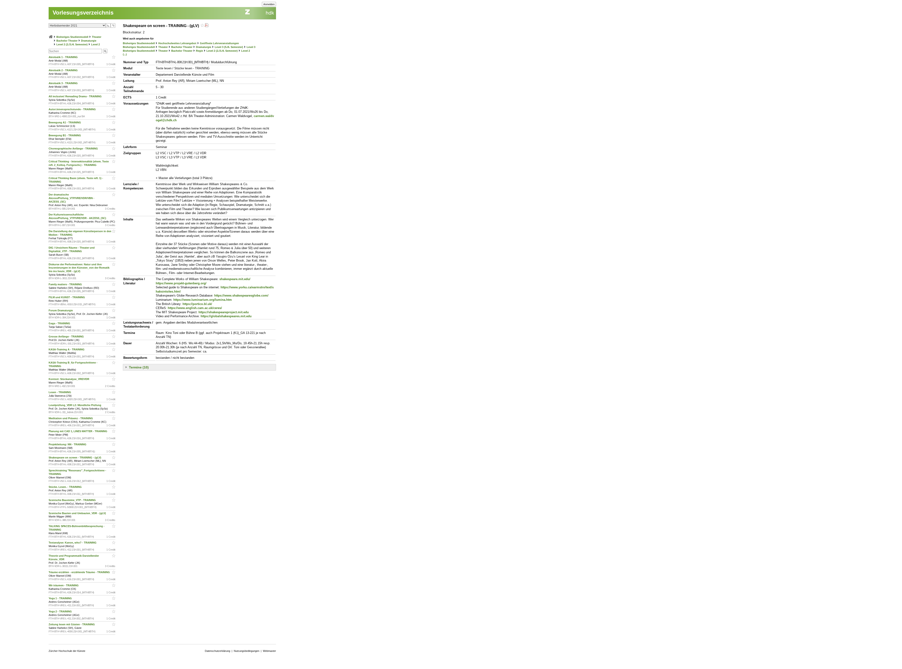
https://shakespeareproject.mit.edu (223, 312)
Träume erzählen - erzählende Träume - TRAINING (80, 572)
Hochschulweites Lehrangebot (177, 43)
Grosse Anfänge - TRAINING (67, 336)
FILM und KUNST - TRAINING (67, 297)
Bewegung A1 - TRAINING (65, 122)
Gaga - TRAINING (60, 323)
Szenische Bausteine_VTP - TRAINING (73, 500)
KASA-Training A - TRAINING (67, 349)
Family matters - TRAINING (66, 284)
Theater (96, 36)
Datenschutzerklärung (217, 650)
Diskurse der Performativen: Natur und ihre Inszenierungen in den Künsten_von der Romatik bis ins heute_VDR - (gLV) (79, 268)
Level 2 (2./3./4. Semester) (72, 44)
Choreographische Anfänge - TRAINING (74, 148)
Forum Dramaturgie (61, 310)
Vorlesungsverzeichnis (83, 12)
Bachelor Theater (67, 40)
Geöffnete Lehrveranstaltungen (219, 43)
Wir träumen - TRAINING (64, 585)
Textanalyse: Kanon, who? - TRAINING (73, 542)
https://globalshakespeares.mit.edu (226, 316)
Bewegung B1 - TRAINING (65, 135)
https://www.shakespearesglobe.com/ (241, 295)
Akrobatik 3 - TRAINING (63, 83)
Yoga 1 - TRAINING (61, 598)
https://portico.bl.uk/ (197, 304)
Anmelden (269, 4)
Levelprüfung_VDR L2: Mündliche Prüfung (75, 405)
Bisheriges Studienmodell (72, 36)
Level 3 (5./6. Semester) (229, 47)
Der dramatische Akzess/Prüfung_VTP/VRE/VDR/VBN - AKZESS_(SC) (71, 198)
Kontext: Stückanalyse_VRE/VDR (69, 379)
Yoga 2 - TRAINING (61, 611)
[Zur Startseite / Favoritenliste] (51, 36)
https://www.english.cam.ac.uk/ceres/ (195, 308)
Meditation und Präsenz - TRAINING (71, 418)
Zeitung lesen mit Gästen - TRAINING (72, 624)
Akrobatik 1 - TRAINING (63, 57)
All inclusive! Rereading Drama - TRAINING (75, 96)
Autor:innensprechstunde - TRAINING (73, 109)
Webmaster (269, 650)
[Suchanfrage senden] (105, 51)
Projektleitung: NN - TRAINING (68, 444)
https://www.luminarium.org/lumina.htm (202, 299)
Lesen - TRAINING (60, 392)
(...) (125, 54)
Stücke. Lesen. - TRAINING (65, 486)
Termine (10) (139, 367)
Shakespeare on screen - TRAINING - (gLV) (75, 457)
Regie (199, 50)
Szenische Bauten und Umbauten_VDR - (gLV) (78, 513)
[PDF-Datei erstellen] (206, 26)
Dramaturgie (88, 40)
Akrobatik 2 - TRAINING (63, 70)
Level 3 (251, 47)
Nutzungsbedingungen (246, 650)
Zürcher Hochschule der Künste (67, 650)
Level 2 (95, 44)
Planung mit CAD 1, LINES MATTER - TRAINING (78, 431)
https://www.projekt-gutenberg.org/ (181, 283)
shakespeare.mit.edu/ (234, 279)
